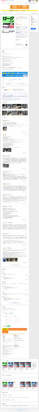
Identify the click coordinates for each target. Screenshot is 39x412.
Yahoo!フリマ (25, 409)
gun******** (26, 172)
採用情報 (23, 410)
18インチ (3, 397)
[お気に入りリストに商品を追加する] (36, 30)
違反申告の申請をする (25, 47)
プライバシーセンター (14, 410)
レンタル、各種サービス (11, 79)
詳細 (26, 36)
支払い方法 (3, 310)
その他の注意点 (11, 100)
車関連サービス (15, 79)
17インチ (14, 397)
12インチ (25, 397)
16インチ (6, 397)
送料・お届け (6, 310)
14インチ (12, 397)
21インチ (23, 397)
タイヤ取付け (19, 79)
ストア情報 (12, 310)
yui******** (26, 135)
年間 (10, 53)
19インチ (17, 397)
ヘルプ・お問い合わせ (26, 410)
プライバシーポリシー (10, 410)
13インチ (28, 397)
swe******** (26, 195)
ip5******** (26, 234)
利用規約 (17, 410)
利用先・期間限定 (20, 33)
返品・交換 (9, 310)
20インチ (20, 397)
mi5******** (26, 121)
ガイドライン (19, 410)
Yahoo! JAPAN (18, 409)
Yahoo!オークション (22, 409)
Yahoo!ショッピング (14, 409)
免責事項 (21, 410)
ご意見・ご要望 (29, 410)
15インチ (9, 397)
